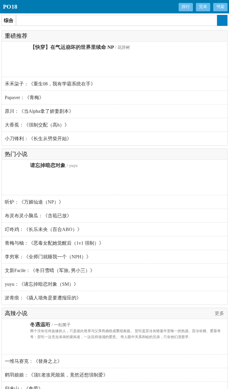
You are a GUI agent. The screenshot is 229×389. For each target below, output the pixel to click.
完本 (203, 6)
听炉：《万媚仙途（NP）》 (34, 201)
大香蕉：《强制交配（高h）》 (37, 124)
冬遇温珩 (40, 324)
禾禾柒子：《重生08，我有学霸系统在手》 (50, 83)
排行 (186, 6)
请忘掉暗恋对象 (48, 165)
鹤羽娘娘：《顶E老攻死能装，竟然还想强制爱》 (56, 374)
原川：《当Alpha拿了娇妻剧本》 (39, 111)
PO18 (10, 6)
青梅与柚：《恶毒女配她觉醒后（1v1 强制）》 (54, 243)
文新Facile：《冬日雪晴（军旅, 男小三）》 (50, 270)
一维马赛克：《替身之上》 (33, 361)
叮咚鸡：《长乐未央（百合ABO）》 (43, 229)
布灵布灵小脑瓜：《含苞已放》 (38, 215)
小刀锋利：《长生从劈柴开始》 (38, 138)
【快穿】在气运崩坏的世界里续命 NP (72, 47)
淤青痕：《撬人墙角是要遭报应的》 (43, 297)
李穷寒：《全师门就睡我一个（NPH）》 (48, 256)
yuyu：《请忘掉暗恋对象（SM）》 (41, 284)
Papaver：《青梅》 (24, 97)
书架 (220, 6)
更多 (219, 313)
